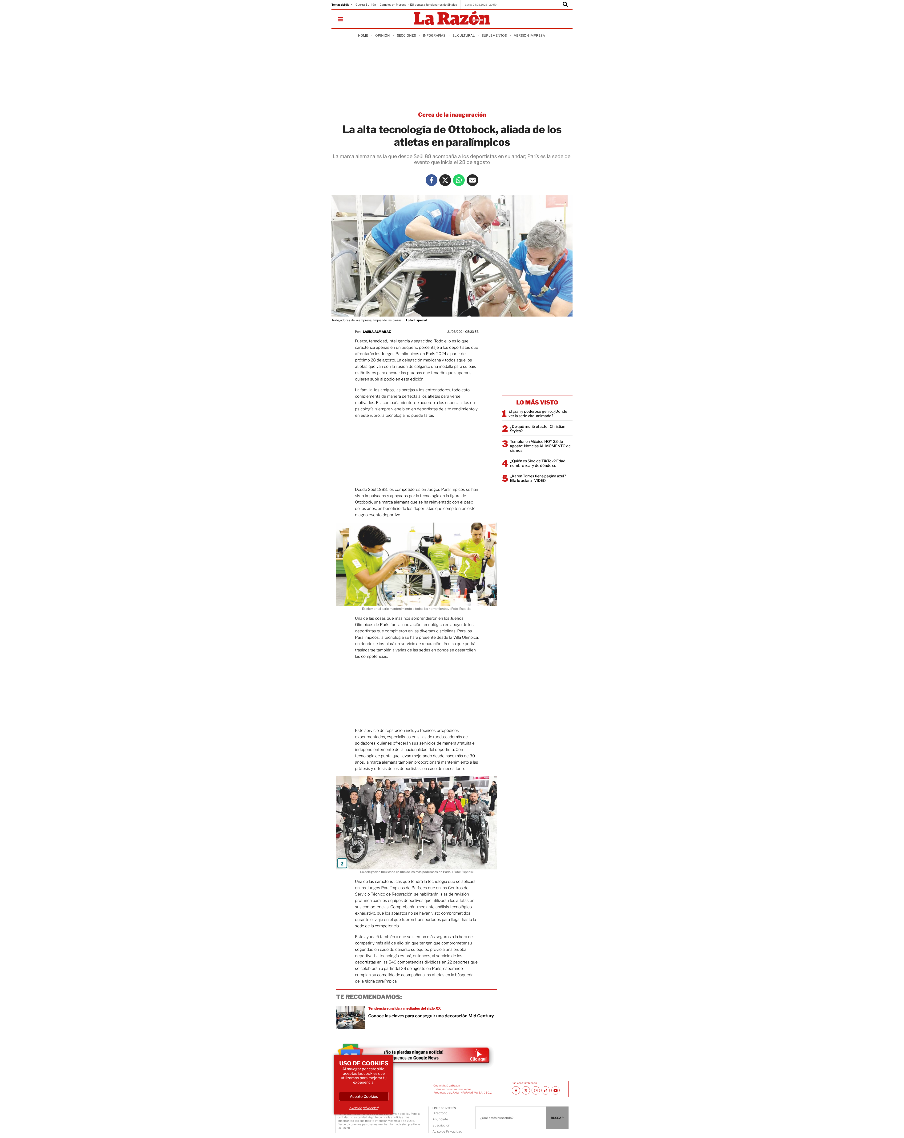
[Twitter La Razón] (445, 180)
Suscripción (441, 1125)
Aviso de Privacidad (447, 1131)
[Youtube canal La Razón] (555, 1090)
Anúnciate (440, 1119)
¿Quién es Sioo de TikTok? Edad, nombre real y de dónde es (538, 463)
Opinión (382, 35)
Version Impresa (529, 35)
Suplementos (494, 35)
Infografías (434, 35)
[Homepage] (452, 18)
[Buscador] (565, 4)
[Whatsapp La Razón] (459, 180)
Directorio (439, 1113)
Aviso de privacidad (363, 1108)
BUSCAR (557, 1118)
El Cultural (463, 35)
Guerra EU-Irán (365, 4)
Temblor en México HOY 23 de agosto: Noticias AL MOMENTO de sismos (540, 446)
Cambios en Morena (393, 4)
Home (363, 35)
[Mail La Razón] (472, 180)
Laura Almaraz (377, 331)
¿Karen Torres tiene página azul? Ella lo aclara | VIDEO (538, 478)
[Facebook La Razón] (431, 180)
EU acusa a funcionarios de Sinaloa (433, 4)
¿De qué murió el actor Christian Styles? (537, 428)
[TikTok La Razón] (545, 1090)
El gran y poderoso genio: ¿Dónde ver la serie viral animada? (537, 413)
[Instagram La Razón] (536, 1090)
